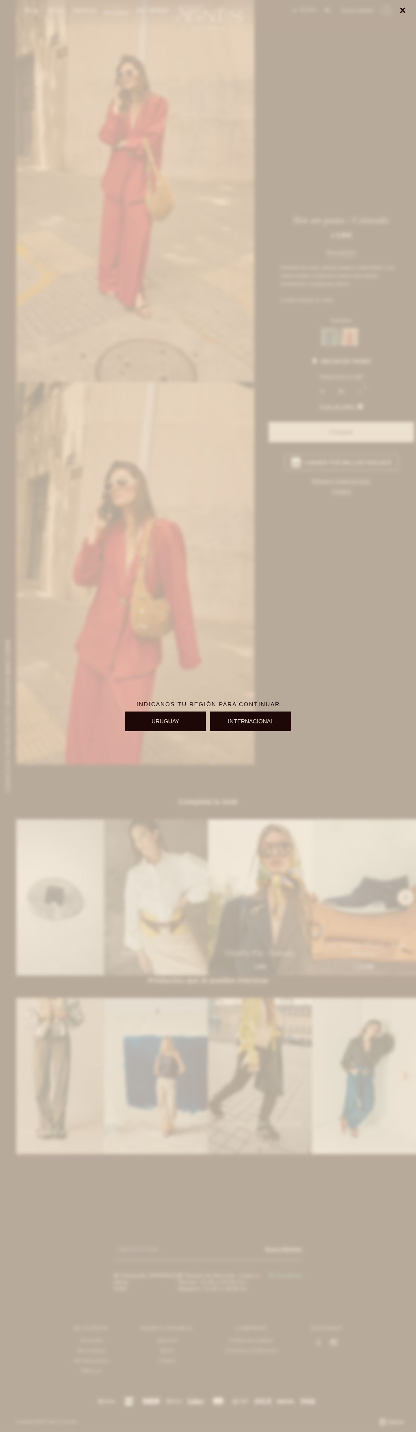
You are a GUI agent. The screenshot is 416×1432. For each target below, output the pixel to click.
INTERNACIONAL (251, 721)
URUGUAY (165, 721)
